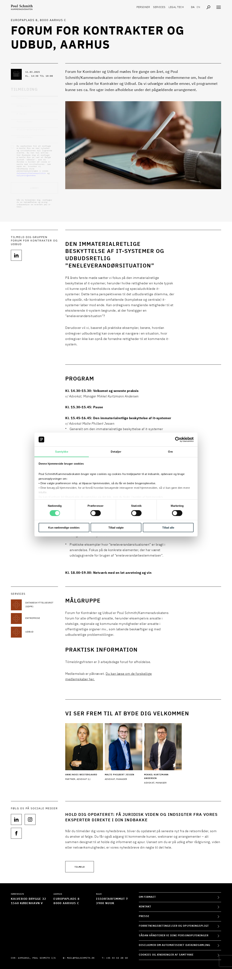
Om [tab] (170, 451)
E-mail (22, 114)
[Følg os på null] (16, 255)
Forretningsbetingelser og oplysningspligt (174, 926)
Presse (144, 916)
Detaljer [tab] (116, 451)
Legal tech (176, 7)
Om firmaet (147, 897)
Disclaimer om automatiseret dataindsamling (174, 945)
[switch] (95, 513)
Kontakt (145, 906)
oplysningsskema (26, 175)
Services (159, 7)
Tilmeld (79, 866)
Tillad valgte (116, 527)
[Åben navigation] (218, 7)
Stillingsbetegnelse (31, 129)
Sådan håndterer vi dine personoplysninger (173, 935)
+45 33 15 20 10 (117, 958)
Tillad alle (168, 527)
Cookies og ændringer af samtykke (166, 955)
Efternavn (24, 106)
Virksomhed (25, 137)
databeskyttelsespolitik (31, 173)
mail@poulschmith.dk (81, 958)
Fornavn (22, 98)
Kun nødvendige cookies (64, 527)
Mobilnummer (25, 122)
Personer (143, 7)
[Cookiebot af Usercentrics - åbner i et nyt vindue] (178, 439)
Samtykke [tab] (61, 451)
